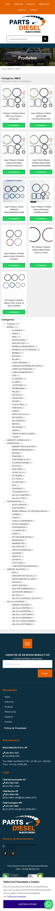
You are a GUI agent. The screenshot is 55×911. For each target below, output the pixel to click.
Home (8, 4)
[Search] (45, 39)
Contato (33, 10)
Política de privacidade (16, 896)
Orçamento (14, 125)
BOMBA (10, 69)
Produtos (31, 4)
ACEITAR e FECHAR (27, 904)
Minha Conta (44, 4)
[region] (27, 894)
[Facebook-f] (5, 853)
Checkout (22, 10)
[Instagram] (12, 853)
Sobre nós (18, 4)
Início (3, 69)
